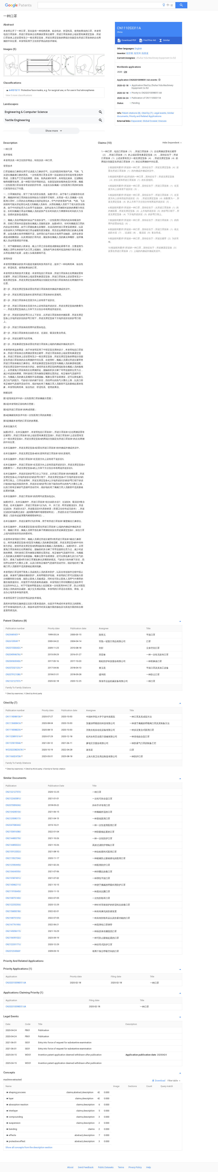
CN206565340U (13, 661)
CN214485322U (13, 845)
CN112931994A (13, 743)
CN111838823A (13, 730)
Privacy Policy (135, 1167)
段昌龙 (145, 53)
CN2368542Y (12, 634)
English (138, 48)
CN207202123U (13, 667)
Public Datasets (105, 1167)
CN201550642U (13, 648)
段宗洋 (137, 53)
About (70, 1167)
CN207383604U (13, 805)
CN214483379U (13, 838)
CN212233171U (13, 944)
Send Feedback (86, 1167)
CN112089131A (13, 736)
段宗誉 (129, 53)
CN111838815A (13, 716)
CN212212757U (13, 681)
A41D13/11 (14, 90)
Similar (166, 40)
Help (148, 1167)
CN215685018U (13, 911)
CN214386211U (13, 884)
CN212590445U (13, 865)
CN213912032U (13, 851)
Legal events (160, 113)
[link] (50, 90)
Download (159, 1080)
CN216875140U (13, 898)
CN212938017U (13, 818)
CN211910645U (13, 891)
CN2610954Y (12, 641)
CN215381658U (13, 831)
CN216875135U (13, 918)
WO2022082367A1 (15, 749)
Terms (121, 1167)
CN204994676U (13, 654)
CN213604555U (13, 871)
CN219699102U (13, 937)
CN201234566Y (13, 951)
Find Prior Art (149, 40)
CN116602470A (13, 756)
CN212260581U (13, 798)
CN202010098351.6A (16, 982)
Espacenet (136, 121)
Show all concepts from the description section (29, 1147)
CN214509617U (13, 931)
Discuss (162, 121)
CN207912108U (13, 674)
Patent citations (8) (131, 113)
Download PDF (128, 40)
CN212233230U (13, 904)
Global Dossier (150, 121)
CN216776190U (13, 924)
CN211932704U (13, 858)
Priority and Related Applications (145, 116)
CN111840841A (13, 723)
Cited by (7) (147, 113)
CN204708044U (13, 825)
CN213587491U (13, 878)
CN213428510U (13, 811)
